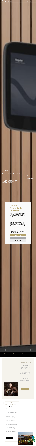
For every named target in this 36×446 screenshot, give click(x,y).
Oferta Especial (30, 175)
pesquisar (28, 1)
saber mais (9, 437)
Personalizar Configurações (18, 237)
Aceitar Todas (18, 235)
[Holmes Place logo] (9, 1)
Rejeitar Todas (18, 240)
